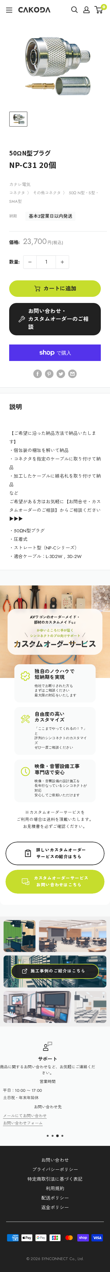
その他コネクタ (47, 193)
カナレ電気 (20, 184)
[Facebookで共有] (37, 373)
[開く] (74, 9)
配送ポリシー (55, 1198)
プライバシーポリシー (55, 1169)
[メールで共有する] (72, 373)
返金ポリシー (55, 1207)
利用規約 (55, 1188)
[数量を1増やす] (62, 262)
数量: (14, 262)
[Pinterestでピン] (49, 373)
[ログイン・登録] (86, 9)
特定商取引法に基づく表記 (55, 1179)
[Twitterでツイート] (61, 373)
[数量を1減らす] (30, 262)
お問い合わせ (55, 1160)
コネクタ (17, 193)
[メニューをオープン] (9, 10)
